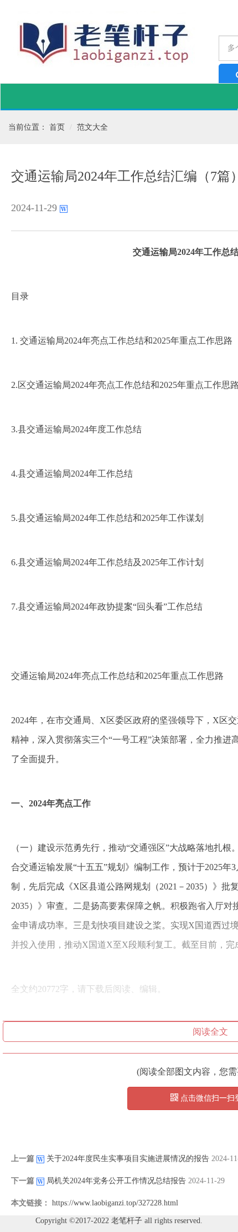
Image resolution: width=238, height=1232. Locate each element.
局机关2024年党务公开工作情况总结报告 (116, 1181)
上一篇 (22, 1158)
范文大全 (92, 127)
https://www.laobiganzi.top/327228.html (115, 1203)
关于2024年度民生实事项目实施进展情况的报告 (127, 1158)
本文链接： (30, 1203)
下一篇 (22, 1181)
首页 (57, 127)
